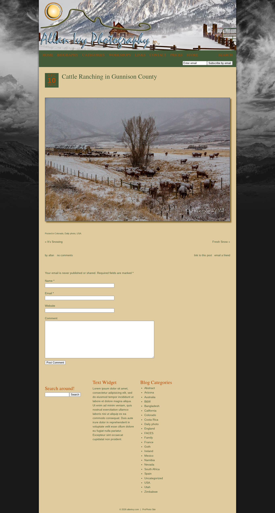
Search (225, 55)
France (148, 442)
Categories (93, 55)
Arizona (149, 392)
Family (148, 437)
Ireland (148, 451)
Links (140, 55)
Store (192, 55)
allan (51, 255)
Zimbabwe (151, 491)
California (150, 410)
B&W (147, 401)
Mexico (148, 455)
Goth (147, 446)
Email (48, 293)
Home (47, 55)
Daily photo (70, 233)
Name (49, 280)
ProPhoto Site (149, 509)
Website (50, 305)
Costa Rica (151, 419)
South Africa (152, 469)
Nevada (149, 464)
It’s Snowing (54, 241)
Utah (147, 487)
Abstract (149, 388)
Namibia (149, 460)
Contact (158, 55)
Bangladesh (151, 406)
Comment (51, 318)
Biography (67, 55)
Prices (176, 55)
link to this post (203, 255)
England (149, 428)
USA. (79, 233)
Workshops (120, 55)
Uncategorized (153, 478)
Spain (148, 473)
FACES (148, 433)
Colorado (59, 233)
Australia (149, 397)
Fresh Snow (221, 241)
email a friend (222, 255)
